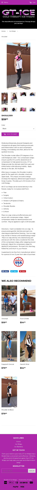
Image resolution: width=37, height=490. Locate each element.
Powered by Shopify (25, 480)
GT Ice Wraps (13, 480)
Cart (34, 2)
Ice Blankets (18, 447)
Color (3, 125)
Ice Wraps (12, 31)
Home (3, 31)
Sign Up (31, 471)
